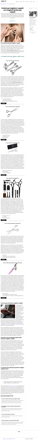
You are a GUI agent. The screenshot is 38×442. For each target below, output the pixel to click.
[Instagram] (19, 431)
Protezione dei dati (9, 438)
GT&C (14, 438)
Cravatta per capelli (14, 385)
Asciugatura (2, 378)
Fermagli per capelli (18, 207)
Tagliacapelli (9, 324)
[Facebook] (18, 431)
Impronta (4, 438)
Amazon (3, 103)
